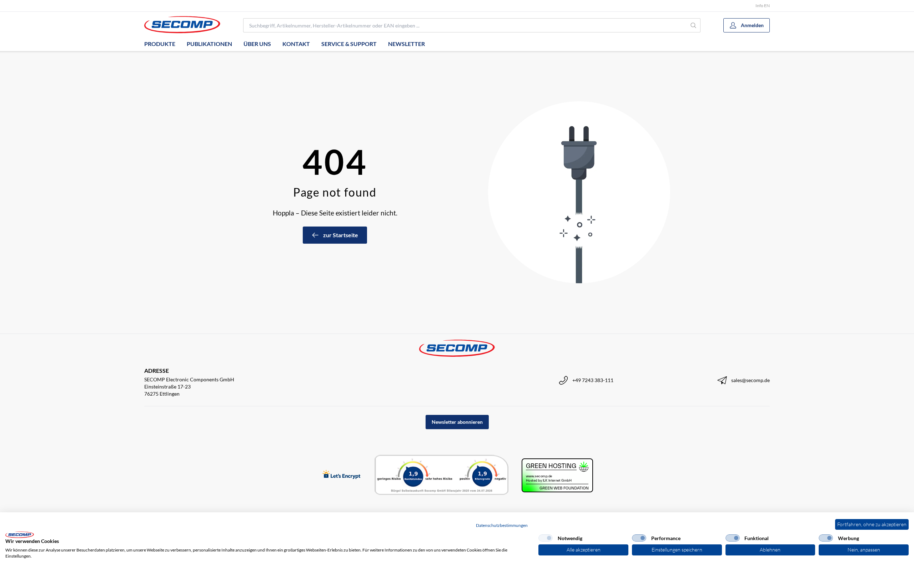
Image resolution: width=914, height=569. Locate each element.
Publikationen (209, 43)
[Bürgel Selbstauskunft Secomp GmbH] (441, 475)
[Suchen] (693, 25)
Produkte (159, 43)
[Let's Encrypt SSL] (341, 475)
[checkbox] (545, 538)
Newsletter (406, 43)
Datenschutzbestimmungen (502, 525)
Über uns (257, 43)
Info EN (762, 5)
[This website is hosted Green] (557, 475)
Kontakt (296, 43)
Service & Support (349, 43)
